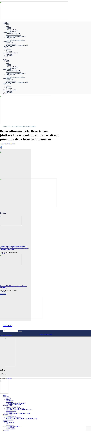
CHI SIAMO (7, 23)
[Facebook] (30, 146)
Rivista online (9, 55)
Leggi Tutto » (3, 253)
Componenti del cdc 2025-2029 (13, 35)
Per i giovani (9, 51)
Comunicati (8, 27)
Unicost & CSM (7, 41)
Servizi (5, 47)
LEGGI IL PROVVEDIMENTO (7, 144)
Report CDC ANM (10, 37)
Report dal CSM (8, 46)
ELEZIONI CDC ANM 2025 (13, 33)
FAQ (7, 50)
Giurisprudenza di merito (28, 126)
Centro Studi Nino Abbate (11, 126)
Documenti (8, 28)
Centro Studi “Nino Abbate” (11, 53)
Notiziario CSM (9, 42)
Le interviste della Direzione (13, 29)
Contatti (6, 56)
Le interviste (9, 54)
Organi (7, 26)
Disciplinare (8, 49)
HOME (5, 22)
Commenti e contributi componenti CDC (16, 36)
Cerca (1, 331)
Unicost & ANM (8, 32)
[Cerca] (20, 331)
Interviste (8, 38)
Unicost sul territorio (11, 31)
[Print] (30, 148)
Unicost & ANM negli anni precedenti (15, 40)
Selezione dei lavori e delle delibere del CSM (17, 45)
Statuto (7, 24)
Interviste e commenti (11, 44)
